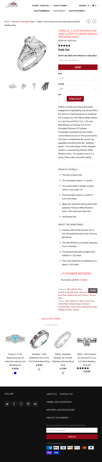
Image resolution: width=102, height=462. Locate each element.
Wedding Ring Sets (74, 295)
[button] (64, 45)
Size (60, 73)
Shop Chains (61, 5)
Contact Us (66, 394)
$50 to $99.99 (72, 289)
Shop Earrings (42, 11)
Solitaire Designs (75, 304)
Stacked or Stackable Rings (68, 292)
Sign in (82, 5)
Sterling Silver (84, 292)
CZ (77, 301)
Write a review (81, 279)
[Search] (88, 5)
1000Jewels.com (57, 443)
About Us (51, 394)
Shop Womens (77, 11)
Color (61, 84)
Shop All (45, 5)
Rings (80, 289)
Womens (85, 295)
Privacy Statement (57, 418)
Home (35, 5)
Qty (60, 94)
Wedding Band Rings (89, 307)
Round (87, 301)
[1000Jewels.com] (12, 4)
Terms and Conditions (58, 402)
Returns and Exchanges (60, 410)
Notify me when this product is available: (77, 55)
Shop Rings (59, 11)
